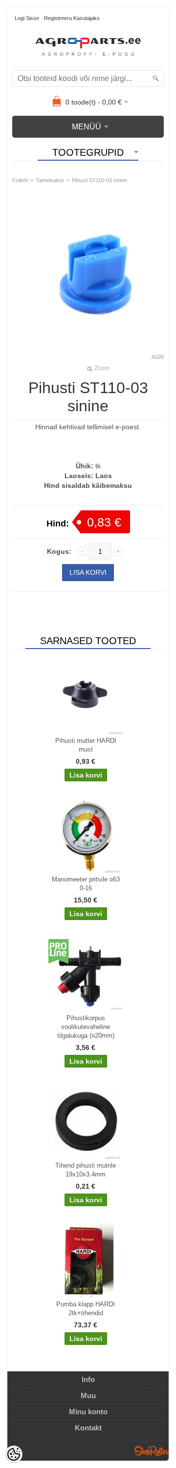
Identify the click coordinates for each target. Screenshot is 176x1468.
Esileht (20, 180)
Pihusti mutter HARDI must (85, 745)
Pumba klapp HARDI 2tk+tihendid (85, 1308)
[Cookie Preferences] (13, 1454)
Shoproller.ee (151, 1451)
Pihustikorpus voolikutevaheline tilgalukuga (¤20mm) (85, 1026)
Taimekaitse (50, 180)
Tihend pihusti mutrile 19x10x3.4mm (85, 1170)
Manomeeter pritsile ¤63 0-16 (86, 884)
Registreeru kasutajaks (72, 18)
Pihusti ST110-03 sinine (99, 180)
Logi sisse (27, 18)
